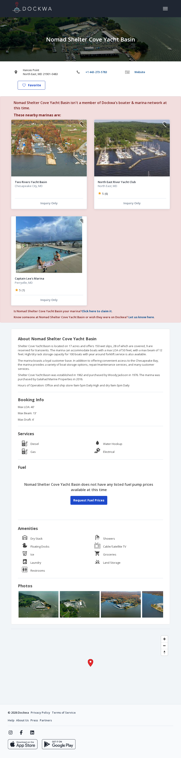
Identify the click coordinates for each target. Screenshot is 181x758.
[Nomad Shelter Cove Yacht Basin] (38, 604)
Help (11, 720)
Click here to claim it (97, 311)
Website (139, 72)
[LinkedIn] (32, 733)
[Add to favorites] (81, 124)
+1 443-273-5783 (96, 72)
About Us (22, 720)
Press (34, 720)
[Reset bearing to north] (164, 652)
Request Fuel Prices (88, 500)
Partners (46, 720)
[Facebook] (21, 733)
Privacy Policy (40, 713)
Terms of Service (64, 713)
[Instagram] (10, 733)
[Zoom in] (164, 639)
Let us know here (141, 317)
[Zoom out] (164, 645)
